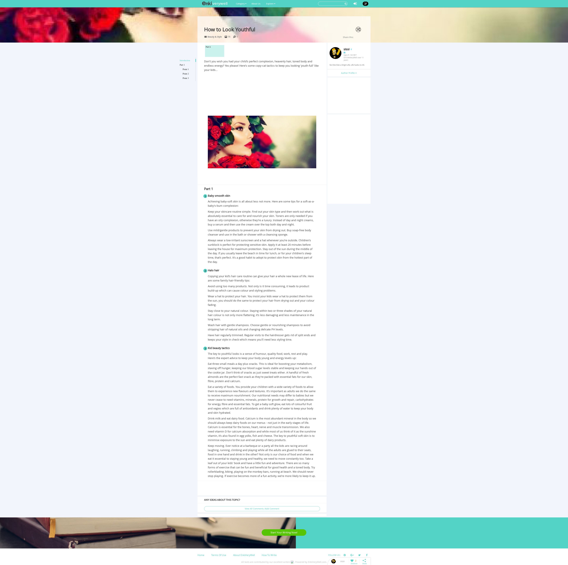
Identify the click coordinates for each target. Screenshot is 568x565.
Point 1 (186, 69)
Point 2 (186, 73)
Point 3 (186, 78)
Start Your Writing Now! (284, 532)
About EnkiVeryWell (244, 555)
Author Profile (348, 73)
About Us (255, 3)
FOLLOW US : (334, 555)
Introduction (185, 60)
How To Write (269, 555)
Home (200, 555)
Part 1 (182, 64)
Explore (270, 3)
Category (240, 3)
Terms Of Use (218, 555)
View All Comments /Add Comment (262, 508)
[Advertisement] (262, 94)
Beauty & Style (215, 36)
